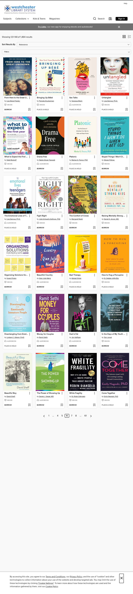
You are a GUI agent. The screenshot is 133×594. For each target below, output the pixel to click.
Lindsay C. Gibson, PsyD (15, 337)
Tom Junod (108, 337)
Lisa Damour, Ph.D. (111, 101)
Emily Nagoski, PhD (111, 396)
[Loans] (110, 19)
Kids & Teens (39, 18)
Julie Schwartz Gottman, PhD (49, 219)
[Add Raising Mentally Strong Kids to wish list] (126, 228)
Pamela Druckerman (46, 101)
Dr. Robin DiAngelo (78, 396)
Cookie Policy (52, 586)
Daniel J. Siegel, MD (46, 396)
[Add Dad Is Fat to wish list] (94, 346)
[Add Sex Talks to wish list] (94, 109)
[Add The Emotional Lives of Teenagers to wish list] (29, 228)
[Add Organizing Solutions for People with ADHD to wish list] (29, 287)
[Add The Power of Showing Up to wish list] (61, 405)
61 (85, 415)
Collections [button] (21, 18)
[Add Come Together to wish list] (126, 405)
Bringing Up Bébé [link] (45, 98)
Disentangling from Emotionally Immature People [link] (16, 334)
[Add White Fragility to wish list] (94, 405)
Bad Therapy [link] (75, 275)
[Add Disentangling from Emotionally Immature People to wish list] (29, 346)
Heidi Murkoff (11, 160)
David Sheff (11, 396)
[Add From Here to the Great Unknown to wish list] (29, 109)
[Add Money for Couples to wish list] (61, 346)
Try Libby (42, 27)
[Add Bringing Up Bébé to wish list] (61, 109)
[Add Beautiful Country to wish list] (61, 287)
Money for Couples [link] (45, 334)
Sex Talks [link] (73, 98)
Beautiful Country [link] (45, 275)
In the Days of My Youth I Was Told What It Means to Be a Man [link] (113, 334)
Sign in (121, 18)
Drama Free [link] (42, 157)
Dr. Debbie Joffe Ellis (111, 278)
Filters (6, 52)
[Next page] (91, 415)
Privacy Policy (76, 576)
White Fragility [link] (75, 393)
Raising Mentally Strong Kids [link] (113, 216)
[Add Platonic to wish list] (94, 168)
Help (125, 4)
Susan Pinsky (11, 278)
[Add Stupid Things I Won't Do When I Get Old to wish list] (126, 168)
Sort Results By (8, 44)
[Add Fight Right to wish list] (61, 228)
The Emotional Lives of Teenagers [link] (16, 216)
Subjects (7, 18)
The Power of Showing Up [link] (48, 393)
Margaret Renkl (77, 219)
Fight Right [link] (42, 216)
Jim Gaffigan (76, 337)
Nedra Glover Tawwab (47, 160)
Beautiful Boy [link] (10, 393)
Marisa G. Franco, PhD (80, 160)
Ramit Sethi (43, 337)
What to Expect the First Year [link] (16, 157)
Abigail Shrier (76, 278)
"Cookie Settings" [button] (46, 583)
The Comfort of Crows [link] (79, 216)
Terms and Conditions (55, 576)
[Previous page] (44, 415)
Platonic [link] (73, 157)
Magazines (54, 18)
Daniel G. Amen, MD (111, 219)
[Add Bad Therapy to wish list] (94, 287)
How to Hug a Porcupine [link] (112, 275)
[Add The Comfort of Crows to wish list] (94, 228)
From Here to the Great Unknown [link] (16, 98)
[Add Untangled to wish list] (126, 109)
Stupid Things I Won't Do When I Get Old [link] (113, 157)
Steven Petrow (109, 160)
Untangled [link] (106, 98)
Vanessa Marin (77, 101)
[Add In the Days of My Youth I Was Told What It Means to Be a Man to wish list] (126, 346)
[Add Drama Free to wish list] (61, 168)
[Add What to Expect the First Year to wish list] (29, 168)
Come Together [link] (108, 393)
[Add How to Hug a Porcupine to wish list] (126, 287)
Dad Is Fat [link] (73, 334)
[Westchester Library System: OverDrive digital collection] (21, 9)
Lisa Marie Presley (13, 101)
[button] (99, 19)
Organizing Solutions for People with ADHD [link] (16, 275)
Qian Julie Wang (45, 278)
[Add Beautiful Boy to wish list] (29, 405)
